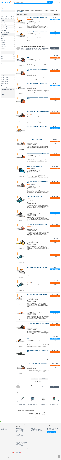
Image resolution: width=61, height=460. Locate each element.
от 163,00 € (55, 253)
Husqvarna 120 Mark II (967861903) (20, 446)
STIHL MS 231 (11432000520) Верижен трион (37, 17)
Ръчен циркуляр (43, 404)
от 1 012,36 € (55, 139)
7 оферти (55, 184)
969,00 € (55, 83)
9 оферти (55, 72)
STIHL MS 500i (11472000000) (22, 448)
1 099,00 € (55, 336)
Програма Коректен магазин (52, 428)
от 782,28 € (55, 55)
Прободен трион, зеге (32, 404)
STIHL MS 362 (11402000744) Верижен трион (37, 83)
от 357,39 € (55, 294)
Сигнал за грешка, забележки (37, 430)
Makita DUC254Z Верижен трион (34, 196)
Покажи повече (20, 11)
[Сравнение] (56, 2)
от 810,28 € (55, 323)
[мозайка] (43, 14)
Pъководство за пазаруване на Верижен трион (33, 46)
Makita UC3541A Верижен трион (34, 280)
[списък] (41, 14)
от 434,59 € (55, 363)
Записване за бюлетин (36, 429)
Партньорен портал (51, 427)
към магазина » (55, 19)
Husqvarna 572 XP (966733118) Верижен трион (38, 139)
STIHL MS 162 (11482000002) (21, 442)
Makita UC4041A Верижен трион (34, 253)
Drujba (22, 452)
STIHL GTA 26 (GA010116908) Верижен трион (37, 267)
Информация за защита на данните (8, 455)
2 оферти (55, 143)
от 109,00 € (55, 350)
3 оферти (55, 59)
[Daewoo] (43, 413)
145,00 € (55, 310)
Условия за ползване (21, 455)
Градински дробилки (54, 404)
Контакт (2, 428)
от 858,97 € (55, 111)
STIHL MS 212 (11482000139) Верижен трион (37, 211)
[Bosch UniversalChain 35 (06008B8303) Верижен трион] (21, 354)
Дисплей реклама (50, 429)
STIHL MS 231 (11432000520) (21, 441)
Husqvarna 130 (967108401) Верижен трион (37, 224)
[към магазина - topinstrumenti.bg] (21, 313)
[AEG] (37, 413)
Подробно (21, 27)
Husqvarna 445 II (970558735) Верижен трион (37, 363)
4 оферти (55, 100)
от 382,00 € (55, 166)
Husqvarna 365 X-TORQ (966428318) (20, 444)
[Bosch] (31, 413)
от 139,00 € (55, 239)
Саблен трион (22, 404)
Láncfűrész (16, 452)
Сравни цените (55, 57)
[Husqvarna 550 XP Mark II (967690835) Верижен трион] (21, 327)
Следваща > (44, 378)
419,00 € (55, 17)
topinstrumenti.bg (55, 313)
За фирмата (3, 427)
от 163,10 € (55, 281)
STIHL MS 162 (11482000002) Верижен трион (37, 31)
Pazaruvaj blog (4, 429)
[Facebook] (59, 456)
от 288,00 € (55, 196)
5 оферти (55, 367)
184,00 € (55, 31)
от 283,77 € (55, 181)
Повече (55, 48)
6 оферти (55, 353)
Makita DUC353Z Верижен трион (34, 166)
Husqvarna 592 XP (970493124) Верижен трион (38, 153)
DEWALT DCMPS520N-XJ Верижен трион (36, 238)
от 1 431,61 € (55, 153)
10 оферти (55, 256)
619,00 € (55, 126)
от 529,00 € (55, 97)
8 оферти (55, 199)
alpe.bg (55, 21)
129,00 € (55, 267)
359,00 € (55, 211)
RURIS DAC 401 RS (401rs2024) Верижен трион (37, 310)
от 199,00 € (55, 69)
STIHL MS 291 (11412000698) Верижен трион (37, 126)
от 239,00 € (55, 224)
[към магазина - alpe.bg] (21, 340)
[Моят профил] (59, 2)
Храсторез (18, 433)
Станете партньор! (51, 432)
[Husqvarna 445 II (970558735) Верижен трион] (21, 367)
